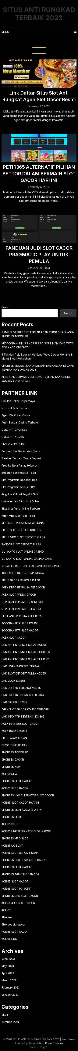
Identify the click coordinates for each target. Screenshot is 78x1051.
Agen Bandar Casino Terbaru (20, 422)
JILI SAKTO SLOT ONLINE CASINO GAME (27, 558)
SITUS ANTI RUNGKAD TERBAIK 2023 (39, 14)
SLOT (5, 1014)
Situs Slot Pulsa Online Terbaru (21, 508)
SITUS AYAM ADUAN (14, 738)
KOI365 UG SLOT (12, 845)
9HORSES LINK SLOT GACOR (20, 895)
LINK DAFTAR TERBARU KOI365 (21, 687)
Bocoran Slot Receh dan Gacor (21, 451)
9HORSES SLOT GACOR (17, 781)
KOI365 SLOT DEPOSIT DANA (20, 852)
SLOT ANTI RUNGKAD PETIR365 (22, 616)
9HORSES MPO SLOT (15, 838)
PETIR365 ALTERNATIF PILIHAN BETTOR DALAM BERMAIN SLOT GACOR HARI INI (39, 173)
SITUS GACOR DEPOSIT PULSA (21, 580)
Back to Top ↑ (39, 1047)
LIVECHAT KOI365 (13, 436)
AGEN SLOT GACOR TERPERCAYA (23, 573)
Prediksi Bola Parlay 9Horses (20, 465)
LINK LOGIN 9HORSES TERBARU (21, 666)
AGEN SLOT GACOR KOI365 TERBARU (25, 709)
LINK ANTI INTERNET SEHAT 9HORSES (26, 652)
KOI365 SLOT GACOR (15, 788)
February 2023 (11, 987)
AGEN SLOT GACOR (14, 637)
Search (6, 307)
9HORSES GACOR (13, 759)
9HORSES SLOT (12, 816)
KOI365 (6, 910)
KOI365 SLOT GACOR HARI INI (20, 802)
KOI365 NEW (9, 773)
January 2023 (10, 994)
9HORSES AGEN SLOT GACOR (20, 874)
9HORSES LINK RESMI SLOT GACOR (24, 860)
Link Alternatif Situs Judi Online (21, 501)
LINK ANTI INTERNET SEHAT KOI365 (24, 644)
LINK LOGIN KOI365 (13, 680)
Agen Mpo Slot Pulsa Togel (19, 515)
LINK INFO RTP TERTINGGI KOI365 (23, 716)
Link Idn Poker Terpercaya (18, 401)
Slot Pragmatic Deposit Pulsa (19, 479)
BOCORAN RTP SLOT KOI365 (20, 623)
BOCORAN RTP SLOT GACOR (20, 630)
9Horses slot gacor (13, 924)
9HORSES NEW (11, 766)
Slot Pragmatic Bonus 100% (19, 487)
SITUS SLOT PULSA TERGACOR (21, 530)
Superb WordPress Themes (45, 1043)
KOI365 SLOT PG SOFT (16, 888)
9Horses (7, 917)
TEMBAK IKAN (10, 1021)
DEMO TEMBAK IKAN (14, 745)
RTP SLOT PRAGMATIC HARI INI (21, 609)
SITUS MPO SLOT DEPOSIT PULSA (23, 537)
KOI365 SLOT (10, 824)
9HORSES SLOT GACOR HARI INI (22, 809)
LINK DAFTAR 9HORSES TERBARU (23, 695)
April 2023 (8, 973)
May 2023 (8, 966)
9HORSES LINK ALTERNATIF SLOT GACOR (28, 795)
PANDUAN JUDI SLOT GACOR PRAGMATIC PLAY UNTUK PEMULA (39, 254)
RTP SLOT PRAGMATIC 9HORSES (23, 601)
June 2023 (8, 958)
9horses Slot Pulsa (13, 444)
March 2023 (9, 980)
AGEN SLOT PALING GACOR (19, 594)
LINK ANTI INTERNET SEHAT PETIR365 (26, 659)
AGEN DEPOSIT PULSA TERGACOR (23, 587)
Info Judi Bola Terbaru (15, 408)
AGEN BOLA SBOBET (14, 730)
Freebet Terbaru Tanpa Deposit (21, 458)
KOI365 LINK (9, 938)
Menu (5, 31)
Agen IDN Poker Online (16, 415)
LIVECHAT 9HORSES (14, 429)
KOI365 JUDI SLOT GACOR (18, 903)
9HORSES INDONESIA (15, 752)
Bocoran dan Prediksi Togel (19, 472)
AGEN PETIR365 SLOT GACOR (20, 723)
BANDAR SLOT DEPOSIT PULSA (21, 544)
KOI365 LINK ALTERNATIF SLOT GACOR (26, 831)
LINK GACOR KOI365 (14, 702)
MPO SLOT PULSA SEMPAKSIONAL (23, 522)
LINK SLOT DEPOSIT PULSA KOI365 (24, 673)
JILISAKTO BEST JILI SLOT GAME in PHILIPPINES (32, 565)
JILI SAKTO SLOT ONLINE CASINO (23, 551)
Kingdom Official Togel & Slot (20, 494)
